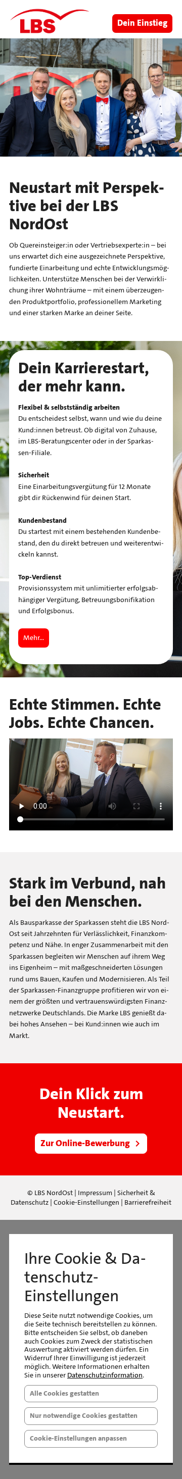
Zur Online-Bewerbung (85, 1143)
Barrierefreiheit (147, 1202)
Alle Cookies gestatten (64, 1393)
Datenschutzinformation (105, 1375)
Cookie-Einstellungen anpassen (78, 1438)
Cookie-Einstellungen (86, 1202)
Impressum (95, 1193)
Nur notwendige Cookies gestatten (84, 1415)
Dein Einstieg (142, 23)
